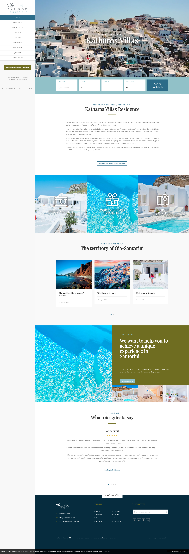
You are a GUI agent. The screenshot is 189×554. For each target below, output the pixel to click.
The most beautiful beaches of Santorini (71, 294)
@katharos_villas (112, 495)
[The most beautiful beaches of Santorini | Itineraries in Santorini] (74, 274)
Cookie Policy (162, 538)
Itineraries (17, 48)
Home (18, 18)
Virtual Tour (17, 28)
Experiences (17, 43)
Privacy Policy (151, 538)
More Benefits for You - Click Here (17, 67)
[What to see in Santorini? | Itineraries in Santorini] (150, 274)
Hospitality (17, 23)
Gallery (18, 38)
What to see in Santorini (145, 293)
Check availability (157, 85)
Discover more (127, 381)
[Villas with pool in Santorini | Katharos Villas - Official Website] (18, 8)
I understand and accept (177, 551)
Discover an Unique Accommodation (112, 163)
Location (17, 53)
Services (18, 33)
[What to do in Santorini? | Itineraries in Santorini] (112, 274)
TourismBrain (103, 538)
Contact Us (18, 58)
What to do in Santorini (106, 293)
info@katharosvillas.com (67, 517)
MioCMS (112, 538)
